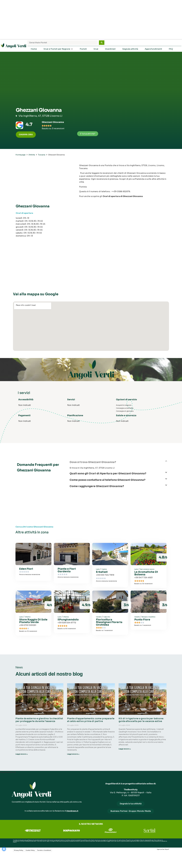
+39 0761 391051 (27, 625)
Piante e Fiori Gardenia (67, 570)
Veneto (99, 617)
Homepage (20, 155)
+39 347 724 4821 (143, 577)
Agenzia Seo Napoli (163, 849)
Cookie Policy (30, 850)
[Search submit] (101, 42)
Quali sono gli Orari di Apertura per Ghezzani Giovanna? (108, 473)
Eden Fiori (26, 568)
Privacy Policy (18, 850)
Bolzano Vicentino (148, 617)
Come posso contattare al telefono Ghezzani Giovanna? (107, 480)
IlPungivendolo (68, 619)
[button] (118, 463)
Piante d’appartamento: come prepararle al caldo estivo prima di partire (90, 720)
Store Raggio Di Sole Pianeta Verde (33, 621)
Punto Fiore (142, 619)
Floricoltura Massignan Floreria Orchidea (109, 622)
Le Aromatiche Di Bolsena (146, 573)
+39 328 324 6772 (67, 622)
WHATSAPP (16, 844)
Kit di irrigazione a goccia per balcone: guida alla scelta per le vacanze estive (141, 720)
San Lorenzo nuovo (147, 569)
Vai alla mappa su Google (35, 294)
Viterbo (28, 617)
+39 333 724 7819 (105, 575)
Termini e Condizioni (44, 850)
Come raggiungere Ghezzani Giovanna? (97, 486)
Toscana (41, 155)
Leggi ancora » (21, 754)
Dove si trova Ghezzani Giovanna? (93, 462)
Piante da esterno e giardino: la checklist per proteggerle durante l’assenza (39, 720)
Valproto (106, 617)
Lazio (98, 569)
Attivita (31, 155)
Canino (104, 569)
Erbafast (102, 572)
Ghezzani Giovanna (53, 122)
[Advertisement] (91, 19)
